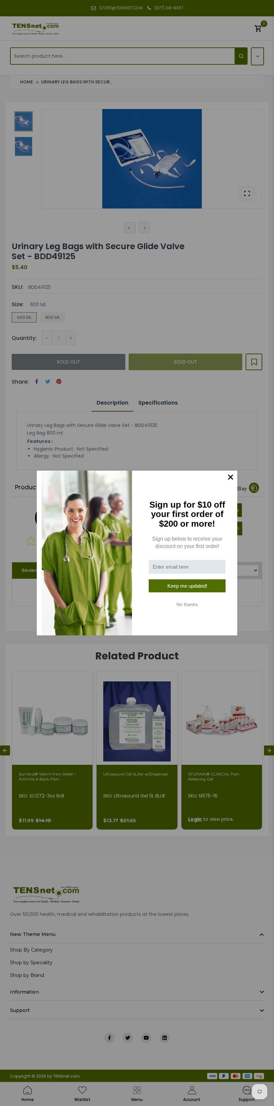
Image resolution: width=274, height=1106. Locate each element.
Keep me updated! (187, 586)
